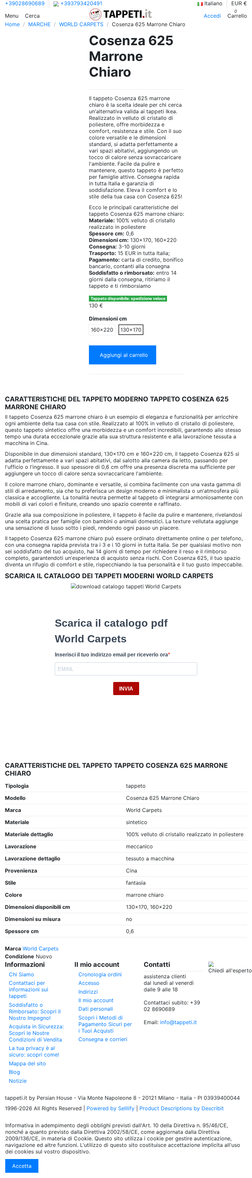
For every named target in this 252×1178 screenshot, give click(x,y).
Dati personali (95, 1008)
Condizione (19, 956)
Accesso (88, 983)
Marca (13, 948)
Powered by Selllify (111, 1108)
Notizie (18, 1080)
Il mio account (96, 1000)
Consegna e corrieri (102, 1039)
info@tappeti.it (178, 1022)
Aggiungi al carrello (124, 355)
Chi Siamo (21, 974)
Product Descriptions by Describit (181, 1108)
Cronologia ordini (100, 974)
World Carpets (40, 948)
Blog (14, 1072)
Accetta (22, 1166)
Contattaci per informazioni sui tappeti (28, 989)
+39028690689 (25, 3)
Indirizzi (88, 991)
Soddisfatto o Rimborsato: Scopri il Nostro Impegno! (35, 1011)
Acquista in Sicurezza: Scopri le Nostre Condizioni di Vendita (36, 1033)
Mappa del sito (27, 1063)
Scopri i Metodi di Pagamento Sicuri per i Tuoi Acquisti (105, 1024)
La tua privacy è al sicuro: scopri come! (34, 1051)
